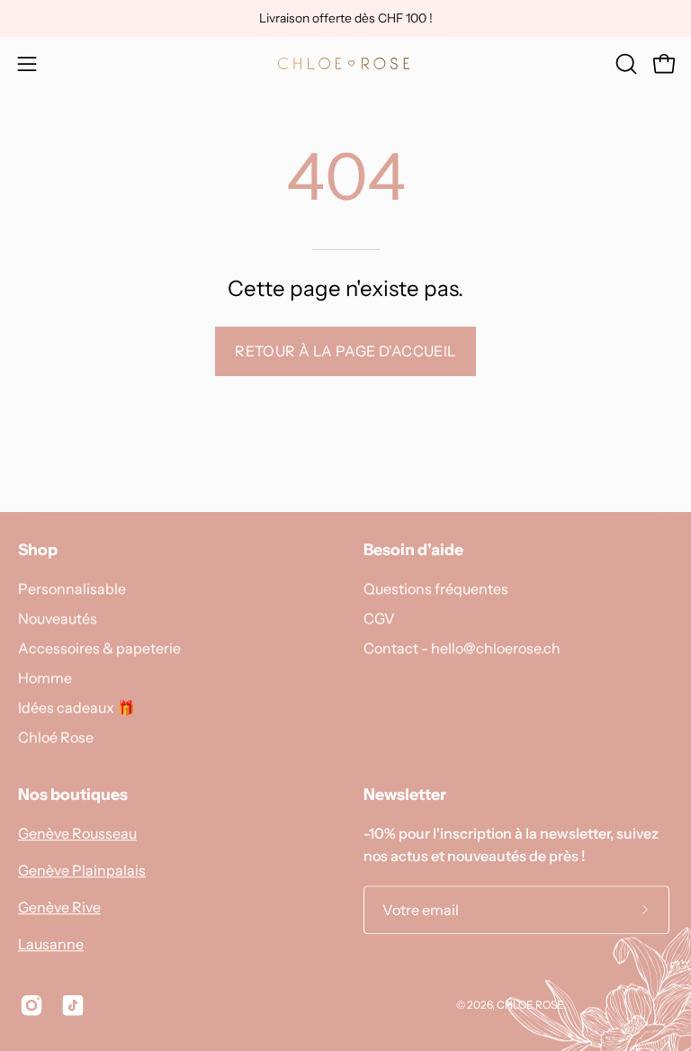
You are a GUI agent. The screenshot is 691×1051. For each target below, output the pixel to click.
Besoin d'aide (413, 549)
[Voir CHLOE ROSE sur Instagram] (31, 1005)
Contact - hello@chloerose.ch (462, 648)
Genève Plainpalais (82, 870)
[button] (624, 63)
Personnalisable (72, 588)
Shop (38, 549)
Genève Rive (59, 907)
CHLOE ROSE (530, 1004)
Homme (45, 678)
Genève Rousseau (77, 833)
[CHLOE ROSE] (345, 63)
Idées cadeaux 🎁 (76, 707)
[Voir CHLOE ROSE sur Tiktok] (72, 1005)
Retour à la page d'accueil (345, 351)
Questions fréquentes (435, 588)
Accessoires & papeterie (99, 648)
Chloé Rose (56, 737)
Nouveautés (57, 618)
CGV (379, 618)
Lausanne (51, 944)
